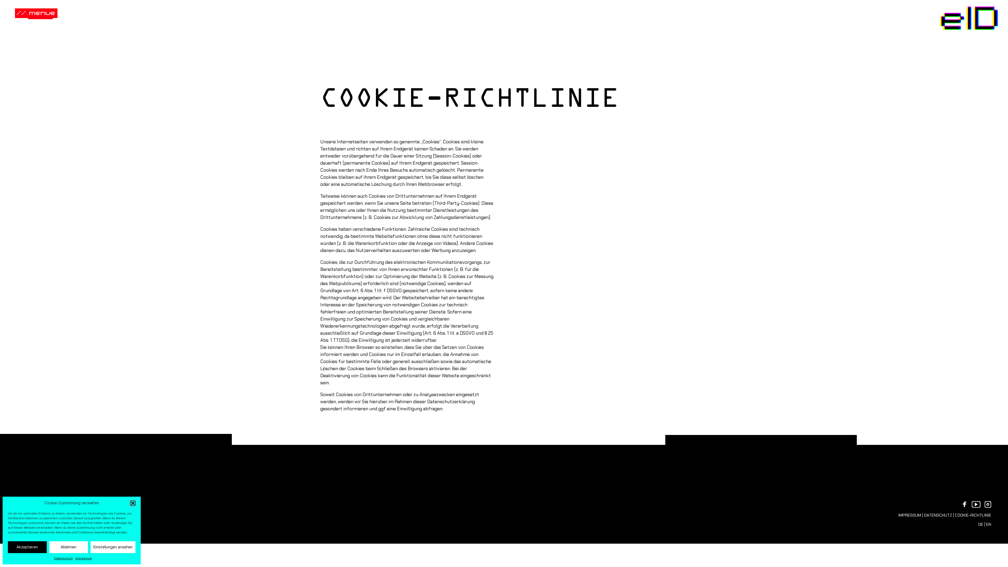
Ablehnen (68, 547)
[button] (132, 503)
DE (980, 524)
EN (988, 524)
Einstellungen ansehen (113, 547)
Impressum (83, 558)
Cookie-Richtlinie (973, 515)
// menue (36, 12)
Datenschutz (63, 558)
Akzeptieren (27, 547)
